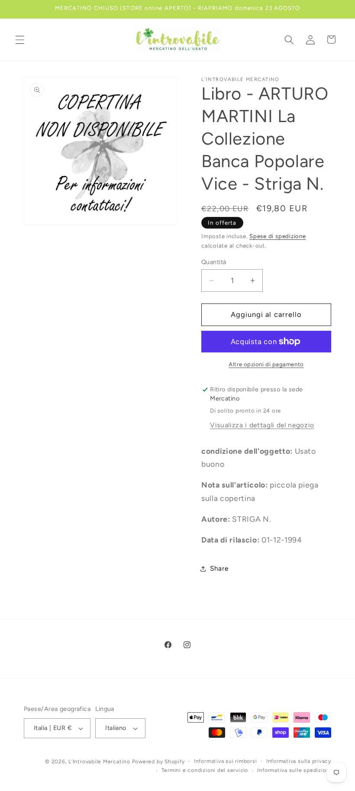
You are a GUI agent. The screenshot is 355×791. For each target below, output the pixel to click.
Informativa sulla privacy (298, 761)
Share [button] (219, 568)
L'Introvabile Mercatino (99, 762)
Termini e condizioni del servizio (204, 770)
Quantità (213, 262)
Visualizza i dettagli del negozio (262, 425)
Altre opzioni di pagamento (266, 364)
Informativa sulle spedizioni (294, 770)
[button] (20, 39)
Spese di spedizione (277, 235)
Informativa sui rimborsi (225, 761)
